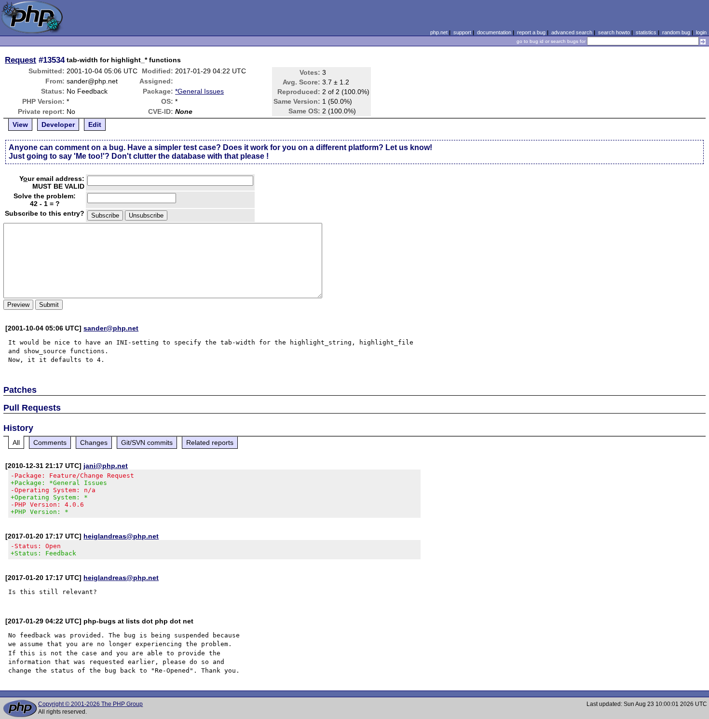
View (20, 124)
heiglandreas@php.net (121, 536)
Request (20, 60)
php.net (439, 32)
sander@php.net (110, 328)
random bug (676, 32)
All (16, 442)
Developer (58, 124)
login (701, 32)
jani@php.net (105, 466)
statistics (646, 32)
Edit (94, 124)
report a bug (531, 32)
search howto (614, 32)
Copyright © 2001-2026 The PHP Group (90, 704)
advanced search (571, 32)
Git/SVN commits (147, 442)
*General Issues (199, 91)
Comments (50, 442)
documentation (494, 32)
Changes (94, 442)
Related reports (209, 442)
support (462, 32)
